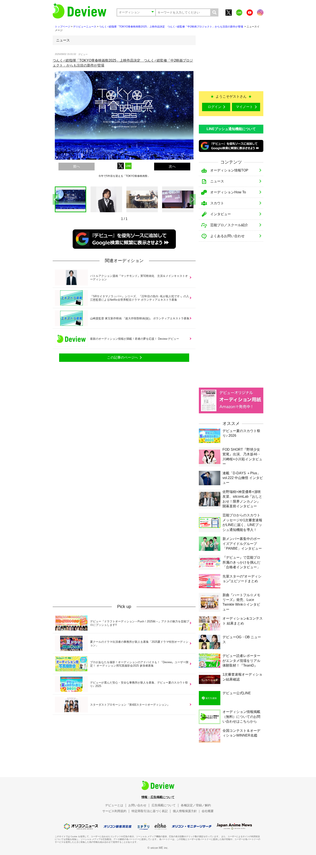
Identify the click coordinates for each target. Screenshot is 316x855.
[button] (193, 199)
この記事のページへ (122, 357)
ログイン (214, 107)
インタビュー (220, 214)
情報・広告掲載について (158, 797)
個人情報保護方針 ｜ (187, 811)
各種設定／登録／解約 (196, 805)
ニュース (217, 181)
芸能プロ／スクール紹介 (229, 225)
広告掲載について (164, 805)
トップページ (62, 26)
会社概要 (208, 811)
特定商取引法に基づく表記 (150, 811)
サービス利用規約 (114, 811)
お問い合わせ (137, 805)
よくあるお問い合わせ (227, 236)
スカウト (217, 203)
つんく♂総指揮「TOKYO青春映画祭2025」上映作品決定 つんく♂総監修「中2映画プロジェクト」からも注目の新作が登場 (171, 26)
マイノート (244, 107)
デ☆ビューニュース (84, 26)
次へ (172, 166)
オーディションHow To (228, 192)
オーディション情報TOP (229, 170)
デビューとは (114, 805)
